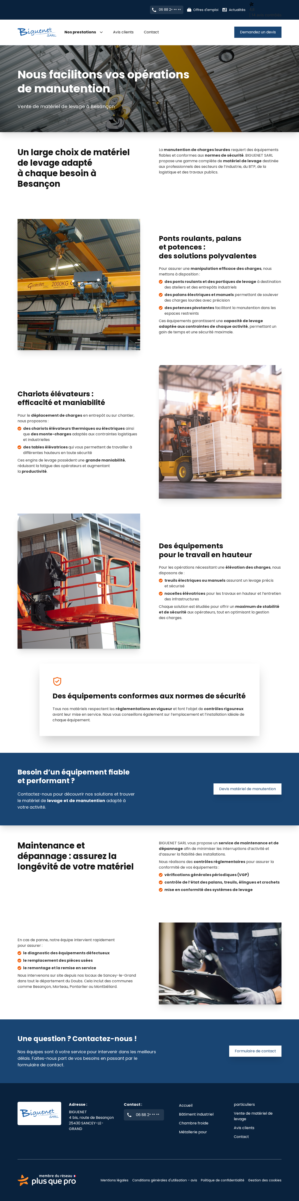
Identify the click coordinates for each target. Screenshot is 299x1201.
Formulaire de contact (255, 1051)
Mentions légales (114, 1180)
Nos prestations (80, 32)
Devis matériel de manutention (247, 789)
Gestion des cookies (264, 1180)
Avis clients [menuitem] (123, 32)
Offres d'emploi (205, 9)
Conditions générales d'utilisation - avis (164, 1180)
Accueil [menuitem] (185, 1105)
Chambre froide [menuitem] (193, 1123)
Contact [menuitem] (151, 32)
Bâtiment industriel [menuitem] (196, 1114)
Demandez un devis (258, 32)
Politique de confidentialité (222, 1180)
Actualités (237, 9)
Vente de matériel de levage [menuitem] (253, 1116)
